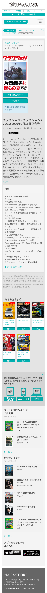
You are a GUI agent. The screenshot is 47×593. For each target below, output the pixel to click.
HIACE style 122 (23, 320)
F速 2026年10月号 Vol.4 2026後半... (38, 321)
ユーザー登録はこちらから (24, 14)
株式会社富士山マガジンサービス (23, 585)
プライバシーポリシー (30, 580)
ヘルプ (39, 11)
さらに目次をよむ (14, 267)
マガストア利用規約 (11, 580)
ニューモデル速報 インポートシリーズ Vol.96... (8, 322)
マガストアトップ (12, 43)
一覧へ (9, 452)
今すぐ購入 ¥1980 (15, 95)
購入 (8, 329)
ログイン (7, 11)
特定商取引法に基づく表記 (13, 582)
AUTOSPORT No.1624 (7, 353)
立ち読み (15, 101)
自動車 (5, 182)
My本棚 (18, 11)
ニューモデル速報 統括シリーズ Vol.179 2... (23, 354)
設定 (28, 11)
